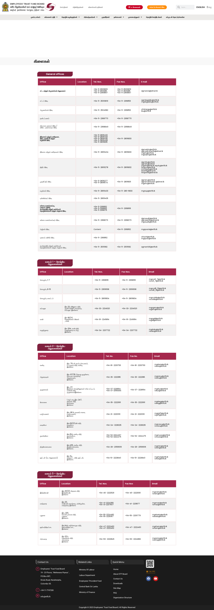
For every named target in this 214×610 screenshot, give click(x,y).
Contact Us (118, 579)
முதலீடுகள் (106, 17)
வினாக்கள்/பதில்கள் (95, 7)
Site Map (117, 588)
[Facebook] (148, 578)
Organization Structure (122, 597)
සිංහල (209, 7)
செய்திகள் (64, 7)
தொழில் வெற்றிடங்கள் (154, 17)
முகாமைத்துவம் (134, 17)
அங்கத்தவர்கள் (89, 17)
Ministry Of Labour (86, 570)
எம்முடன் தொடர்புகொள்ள (175, 17)
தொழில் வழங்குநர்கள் (69, 17)
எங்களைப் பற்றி (49, 17)
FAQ (115, 593)
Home (115, 569)
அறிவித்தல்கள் (78, 7)
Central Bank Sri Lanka (88, 586)
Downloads (118, 583)
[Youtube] (155, 578)
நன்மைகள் (118, 17)
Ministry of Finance (87, 592)
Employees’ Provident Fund (90, 581)
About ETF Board (120, 574)
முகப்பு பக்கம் (35, 17)
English (200, 7)
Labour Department (87, 575)
